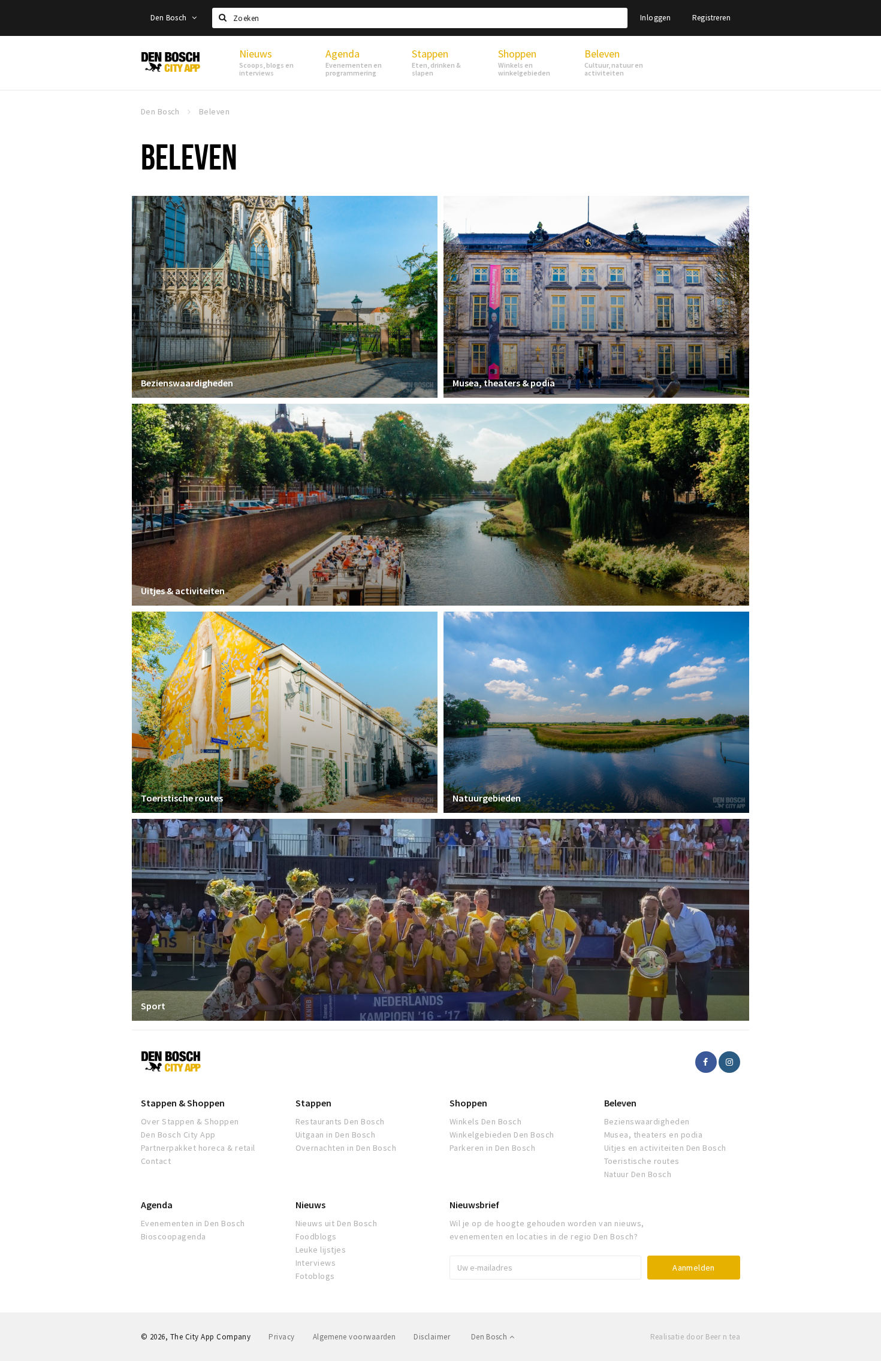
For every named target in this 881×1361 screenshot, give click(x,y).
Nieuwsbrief (474, 1205)
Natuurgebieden (486, 798)
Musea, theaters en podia (653, 1134)
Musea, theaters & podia (503, 383)
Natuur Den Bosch (638, 1174)
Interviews (315, 1262)
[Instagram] (729, 1062)
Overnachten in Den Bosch (346, 1147)
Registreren (711, 18)
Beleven (620, 1103)
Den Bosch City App (178, 1134)
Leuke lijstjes (320, 1249)
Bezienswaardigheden (187, 383)
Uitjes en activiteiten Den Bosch (665, 1147)
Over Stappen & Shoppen (190, 1121)
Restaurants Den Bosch (340, 1121)
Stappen (313, 1103)
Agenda (157, 1205)
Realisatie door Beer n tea (695, 1337)
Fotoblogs (315, 1276)
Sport (153, 1006)
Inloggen (655, 18)
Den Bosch (169, 18)
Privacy (281, 1337)
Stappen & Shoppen (183, 1103)
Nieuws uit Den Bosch (336, 1223)
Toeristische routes (182, 798)
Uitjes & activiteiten (183, 591)
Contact (156, 1161)
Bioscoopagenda (173, 1236)
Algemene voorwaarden (354, 1337)
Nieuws (310, 1205)
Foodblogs (316, 1236)
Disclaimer (432, 1337)
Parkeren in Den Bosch (492, 1147)
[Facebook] (706, 1062)
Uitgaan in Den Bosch (335, 1134)
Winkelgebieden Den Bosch (501, 1134)
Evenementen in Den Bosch (193, 1223)
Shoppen (468, 1103)
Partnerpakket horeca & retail (198, 1147)
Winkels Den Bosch (485, 1121)
